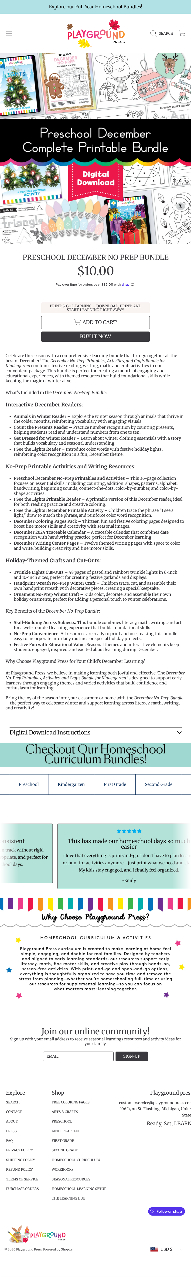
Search (13, 1102)
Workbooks (63, 1169)
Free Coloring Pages (71, 1102)
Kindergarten (65, 1131)
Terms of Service (22, 1179)
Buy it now (95, 336)
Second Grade (65, 1150)
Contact (14, 1112)
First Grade (63, 1141)
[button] (8, 33)
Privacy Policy (19, 1150)
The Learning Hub (68, 1198)
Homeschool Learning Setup (79, 1189)
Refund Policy (19, 1169)
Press (11, 1131)
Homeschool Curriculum (76, 1160)
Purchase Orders (22, 1189)
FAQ (9, 1141)
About (12, 1121)
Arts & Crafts (65, 1112)
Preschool (62, 1121)
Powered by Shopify (57, 1249)
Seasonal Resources (71, 1179)
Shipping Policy (20, 1160)
